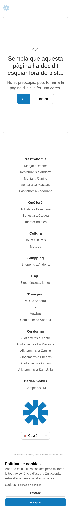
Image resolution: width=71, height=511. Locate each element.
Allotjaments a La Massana (35, 344)
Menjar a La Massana (36, 184)
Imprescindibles (35, 222)
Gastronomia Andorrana (35, 191)
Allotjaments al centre (36, 338)
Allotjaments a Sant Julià (35, 369)
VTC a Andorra (35, 301)
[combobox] (35, 436)
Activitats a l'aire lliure (35, 209)
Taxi (35, 307)
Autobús (35, 313)
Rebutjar (35, 492)
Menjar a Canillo (35, 178)
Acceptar (35, 502)
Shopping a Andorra (35, 264)
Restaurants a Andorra (35, 172)
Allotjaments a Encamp (35, 357)
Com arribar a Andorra (35, 320)
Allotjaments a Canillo (35, 350)
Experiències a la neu (35, 282)
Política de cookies (29, 484)
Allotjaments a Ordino (36, 363)
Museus (35, 246)
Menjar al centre (35, 166)
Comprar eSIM (35, 388)
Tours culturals (35, 240)
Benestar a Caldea (35, 215)
